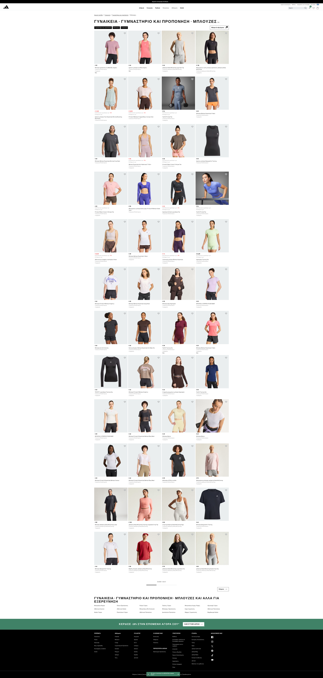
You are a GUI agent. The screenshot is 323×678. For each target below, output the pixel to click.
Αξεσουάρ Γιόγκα (212, 605)
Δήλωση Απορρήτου (164, 674)
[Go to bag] (318, 8)
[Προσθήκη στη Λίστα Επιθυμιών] (124, 33)
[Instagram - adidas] (220, 642)
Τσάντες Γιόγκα (166, 605)
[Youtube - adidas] (220, 660)
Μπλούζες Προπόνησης (169, 609)
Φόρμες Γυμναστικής (191, 612)
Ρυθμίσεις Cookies (137, 674)
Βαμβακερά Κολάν (213, 612)
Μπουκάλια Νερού (99, 605)
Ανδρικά (141, 8)
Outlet (182, 8)
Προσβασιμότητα (186, 674)
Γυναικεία (149, 8)
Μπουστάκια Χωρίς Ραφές (192, 605)
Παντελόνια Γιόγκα (122, 612)
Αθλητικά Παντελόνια (214, 609)
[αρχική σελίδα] (6, 7)
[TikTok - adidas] (220, 655)
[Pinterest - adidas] (220, 651)
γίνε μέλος (313, 4)
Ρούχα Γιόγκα (143, 605)
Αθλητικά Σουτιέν (99, 609)
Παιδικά (157, 8)
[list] (152, 27)
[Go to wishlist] (314, 8)
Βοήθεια (294, 4)
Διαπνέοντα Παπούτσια (168, 612)
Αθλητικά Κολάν (121, 609)
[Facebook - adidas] (220, 637)
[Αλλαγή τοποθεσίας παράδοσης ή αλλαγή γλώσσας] (318, 4)
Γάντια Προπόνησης (122, 605)
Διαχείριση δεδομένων (148, 674)
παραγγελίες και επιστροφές (303, 4)
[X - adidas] (220, 646)
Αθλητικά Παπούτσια (146, 612)
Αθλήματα (174, 8)
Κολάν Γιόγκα (98, 612)
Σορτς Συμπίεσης (190, 609)
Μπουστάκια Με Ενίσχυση (147, 609)
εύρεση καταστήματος (286, 4)
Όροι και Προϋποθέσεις (176, 674)
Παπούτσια (166, 8)
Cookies (156, 674)
